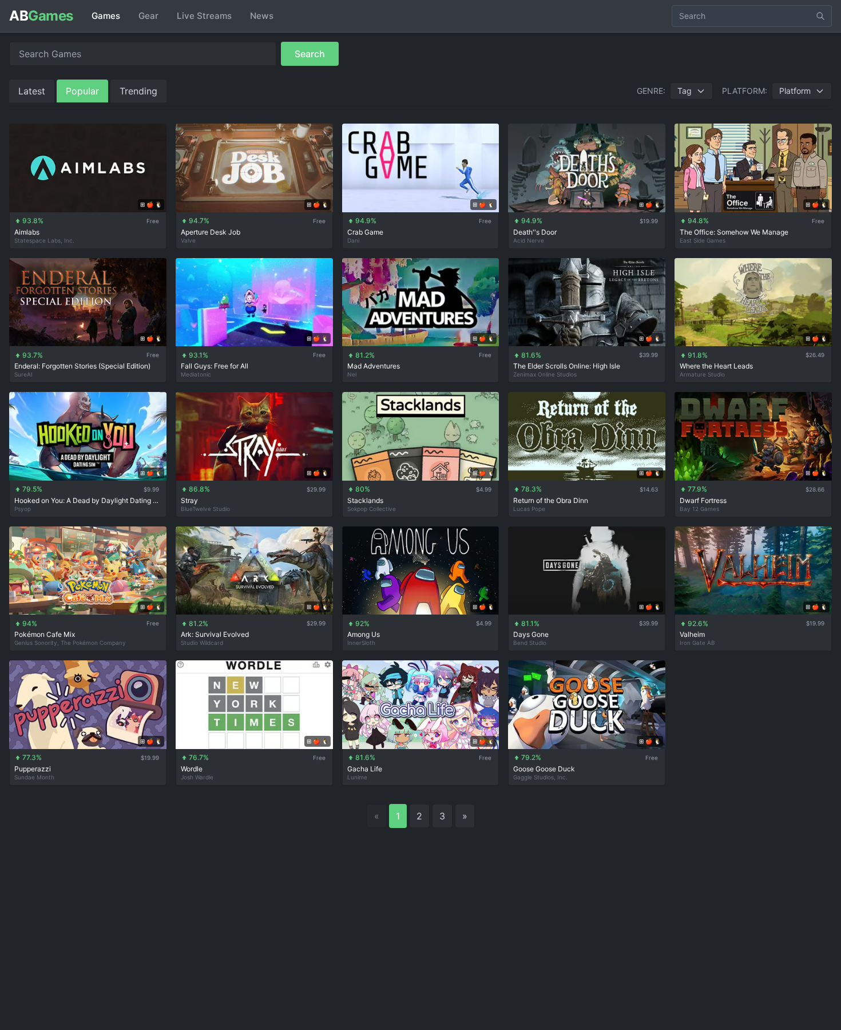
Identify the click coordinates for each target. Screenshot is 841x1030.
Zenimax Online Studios (545, 374)
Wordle (192, 768)
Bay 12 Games (699, 508)
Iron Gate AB (697, 642)
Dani (353, 240)
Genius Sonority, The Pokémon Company (70, 642)
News (261, 15)
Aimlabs (26, 232)
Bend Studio (529, 642)
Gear (148, 15)
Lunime (357, 777)
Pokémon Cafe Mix (44, 634)
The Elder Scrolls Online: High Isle (566, 366)
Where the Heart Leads (716, 366)
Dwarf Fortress (703, 500)
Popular (82, 91)
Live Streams (204, 15)
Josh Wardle (197, 777)
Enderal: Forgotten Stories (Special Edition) (82, 366)
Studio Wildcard (202, 642)
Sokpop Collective (371, 508)
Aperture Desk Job (210, 232)
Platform (795, 91)
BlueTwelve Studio (205, 508)
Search (310, 54)
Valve (188, 240)
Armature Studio (702, 374)
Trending (138, 91)
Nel (351, 374)
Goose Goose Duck (544, 768)
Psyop (22, 508)
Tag (684, 91)
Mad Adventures (373, 366)
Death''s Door (535, 232)
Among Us (363, 634)
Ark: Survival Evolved (215, 634)
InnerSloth (361, 642)
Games (106, 15)
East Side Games (702, 240)
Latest (31, 91)
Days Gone (531, 634)
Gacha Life (364, 768)
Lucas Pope (529, 508)
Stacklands (365, 500)
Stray (189, 500)
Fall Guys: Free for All (214, 366)
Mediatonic (196, 374)
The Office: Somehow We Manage (734, 232)
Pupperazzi (32, 768)
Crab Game (365, 232)
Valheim (692, 634)
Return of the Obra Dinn (550, 500)
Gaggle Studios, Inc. (540, 777)
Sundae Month (34, 777)
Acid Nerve (528, 240)
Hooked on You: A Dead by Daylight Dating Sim (87, 500)
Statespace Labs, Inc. (44, 240)
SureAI (23, 374)
